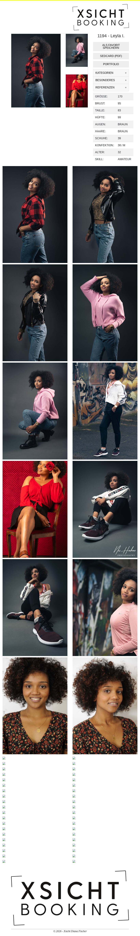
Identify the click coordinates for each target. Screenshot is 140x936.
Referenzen (105, 87)
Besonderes (105, 80)
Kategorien (104, 72)
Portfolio (111, 64)
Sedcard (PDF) (111, 56)
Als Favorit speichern (111, 46)
